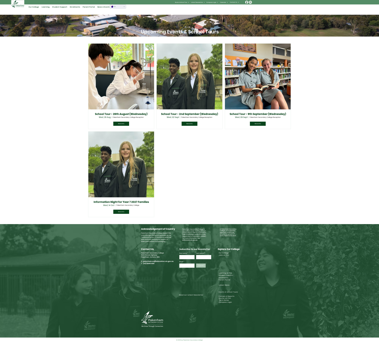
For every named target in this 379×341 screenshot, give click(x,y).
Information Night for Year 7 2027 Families (121, 202)
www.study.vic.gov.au (189, 240)
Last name (200, 253)
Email (181, 262)
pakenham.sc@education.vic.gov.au (158, 261)
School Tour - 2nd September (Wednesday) (189, 114)
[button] (34, 7)
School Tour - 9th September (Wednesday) (258, 114)
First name (183, 253)
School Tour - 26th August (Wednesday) (121, 114)
